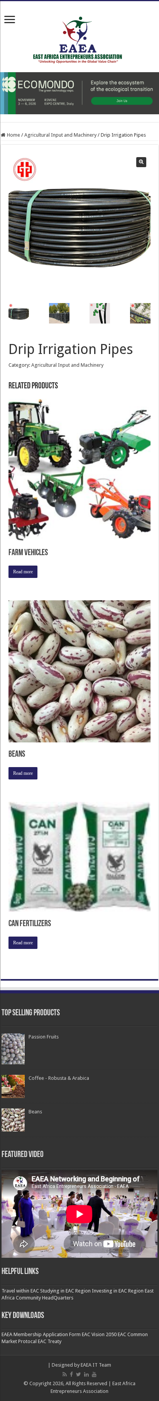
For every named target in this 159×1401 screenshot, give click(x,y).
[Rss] (65, 1374)
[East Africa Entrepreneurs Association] (79, 39)
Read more (23, 571)
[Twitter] (78, 1374)
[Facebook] (71, 1374)
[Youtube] (94, 1374)
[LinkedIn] (86, 1374)
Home (13, 135)
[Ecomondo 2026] (79, 93)
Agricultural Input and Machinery (60, 135)
